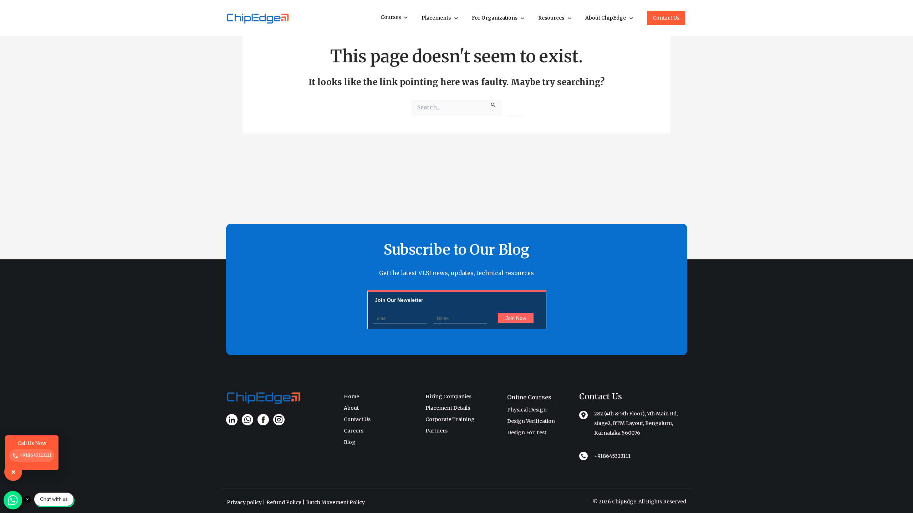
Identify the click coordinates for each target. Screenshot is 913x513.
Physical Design (527, 409)
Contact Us (666, 18)
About (351, 408)
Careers (353, 431)
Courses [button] (391, 17)
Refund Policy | (285, 502)
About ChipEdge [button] (606, 18)
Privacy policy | (246, 502)
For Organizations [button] (495, 18)
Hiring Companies (448, 396)
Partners (436, 431)
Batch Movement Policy (335, 502)
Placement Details (447, 408)
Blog (350, 442)
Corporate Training (450, 419)
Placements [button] (437, 18)
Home (351, 396)
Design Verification (531, 421)
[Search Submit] (493, 103)
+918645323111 (612, 456)
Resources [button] (551, 18)
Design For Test (526, 432)
